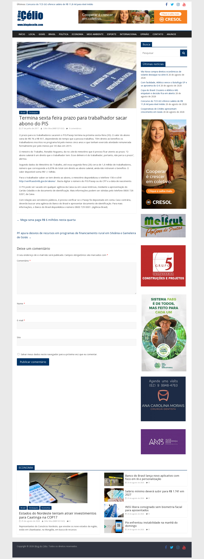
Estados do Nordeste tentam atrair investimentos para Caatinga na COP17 (57, 515)
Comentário (24, 260)
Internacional (128, 34)
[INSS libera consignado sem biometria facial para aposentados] (114, 505)
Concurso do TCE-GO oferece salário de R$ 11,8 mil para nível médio (59, 4)
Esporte (111, 34)
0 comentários (75, 128)
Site (19, 337)
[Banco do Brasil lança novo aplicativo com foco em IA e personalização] (114, 474)
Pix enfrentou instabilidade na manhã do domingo (151, 524)
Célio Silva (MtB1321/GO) (54, 128)
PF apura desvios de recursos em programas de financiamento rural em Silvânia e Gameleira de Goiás (76, 235)
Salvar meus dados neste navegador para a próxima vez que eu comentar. (59, 354)
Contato (158, 34)
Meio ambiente (95, 34)
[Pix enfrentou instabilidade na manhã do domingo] (114, 521)
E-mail (21, 320)
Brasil (52, 34)
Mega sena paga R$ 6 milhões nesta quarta (46, 220)
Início (22, 34)
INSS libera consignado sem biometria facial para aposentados (153, 508)
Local (32, 34)
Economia (77, 34)
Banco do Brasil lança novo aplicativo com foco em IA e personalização (152, 477)
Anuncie (171, 34)
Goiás (42, 34)
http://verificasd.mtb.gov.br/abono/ (37, 181)
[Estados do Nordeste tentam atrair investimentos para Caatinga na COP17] (58, 474)
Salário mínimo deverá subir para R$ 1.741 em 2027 (154, 492)
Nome (21, 303)
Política (63, 34)
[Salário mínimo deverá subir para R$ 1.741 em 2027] (114, 490)
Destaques (33, 112)
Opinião (144, 34)
